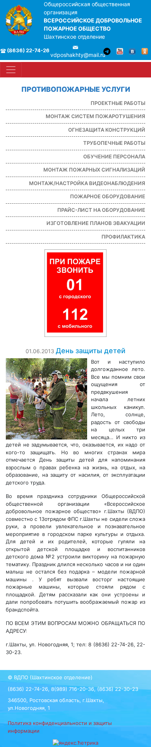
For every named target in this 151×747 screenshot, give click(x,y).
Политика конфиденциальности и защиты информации (60, 727)
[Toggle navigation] (11, 69)
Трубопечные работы (114, 143)
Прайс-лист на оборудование (101, 210)
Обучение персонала (114, 156)
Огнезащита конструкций (106, 130)
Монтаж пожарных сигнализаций (94, 170)
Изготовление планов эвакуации (95, 223)
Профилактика (123, 237)
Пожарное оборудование (107, 196)
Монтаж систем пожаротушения (95, 116)
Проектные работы (118, 103)
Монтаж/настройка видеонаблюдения (87, 183)
